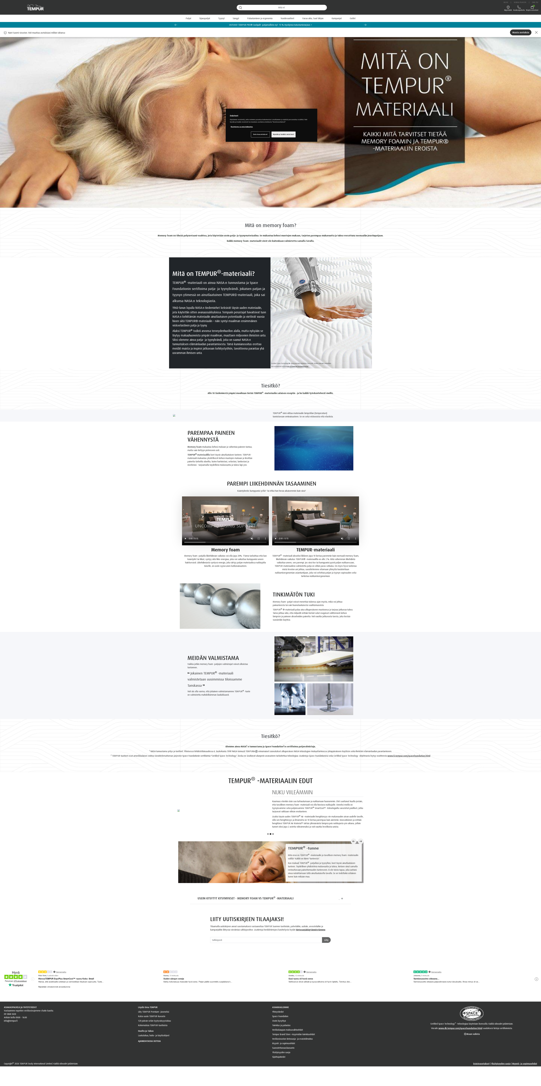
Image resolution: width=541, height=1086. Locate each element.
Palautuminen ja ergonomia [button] (259, 18)
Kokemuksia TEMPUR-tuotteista (152, 1039)
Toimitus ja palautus (281, 1039)
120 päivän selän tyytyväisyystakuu (154, 1034)
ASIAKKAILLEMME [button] (280, 1021)
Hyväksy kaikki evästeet (283, 134)
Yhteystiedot (278, 1025)
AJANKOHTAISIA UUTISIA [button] (149, 1055)
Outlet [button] (352, 18)
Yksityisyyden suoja (281, 1066)
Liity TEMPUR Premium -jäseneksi (153, 1025)
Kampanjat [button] (337, 18)
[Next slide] (365, 25)
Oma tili (535, 2)
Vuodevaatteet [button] (287, 18)
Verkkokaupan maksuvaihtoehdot (287, 1043)
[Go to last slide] (176, 25)
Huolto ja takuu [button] (146, 1045)
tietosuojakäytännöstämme (310, 943)
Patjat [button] (188, 18)
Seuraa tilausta (520, 2)
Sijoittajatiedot (278, 1071)
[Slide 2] (270, 848)
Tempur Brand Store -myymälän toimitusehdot (293, 1048)
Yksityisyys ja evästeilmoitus (242, 127)
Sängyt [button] (236, 18)
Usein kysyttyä (279, 1034)
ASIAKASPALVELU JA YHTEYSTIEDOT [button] (20, 1021)
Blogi (506, 2)
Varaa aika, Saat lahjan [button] (312, 18)
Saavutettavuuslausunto (283, 1061)
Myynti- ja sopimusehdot (283, 1057)
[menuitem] (313, 18)
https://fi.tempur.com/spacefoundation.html (297, 366)
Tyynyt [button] (221, 18)
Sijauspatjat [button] (204, 18)
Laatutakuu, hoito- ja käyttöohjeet (153, 1049)
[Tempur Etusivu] (34, 7)
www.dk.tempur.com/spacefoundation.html (460, 1042)
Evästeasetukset (481, 1077)
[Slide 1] (268, 848)
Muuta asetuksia (520, 32)
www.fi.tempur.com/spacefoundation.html (408, 755)
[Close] (536, 32)
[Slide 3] (273, 848)
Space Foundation (280, 1030)
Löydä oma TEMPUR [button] (148, 1021)
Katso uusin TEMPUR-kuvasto (151, 1030)
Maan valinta (473, 1048)
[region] (271, 125)
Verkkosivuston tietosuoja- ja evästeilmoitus (292, 1052)
